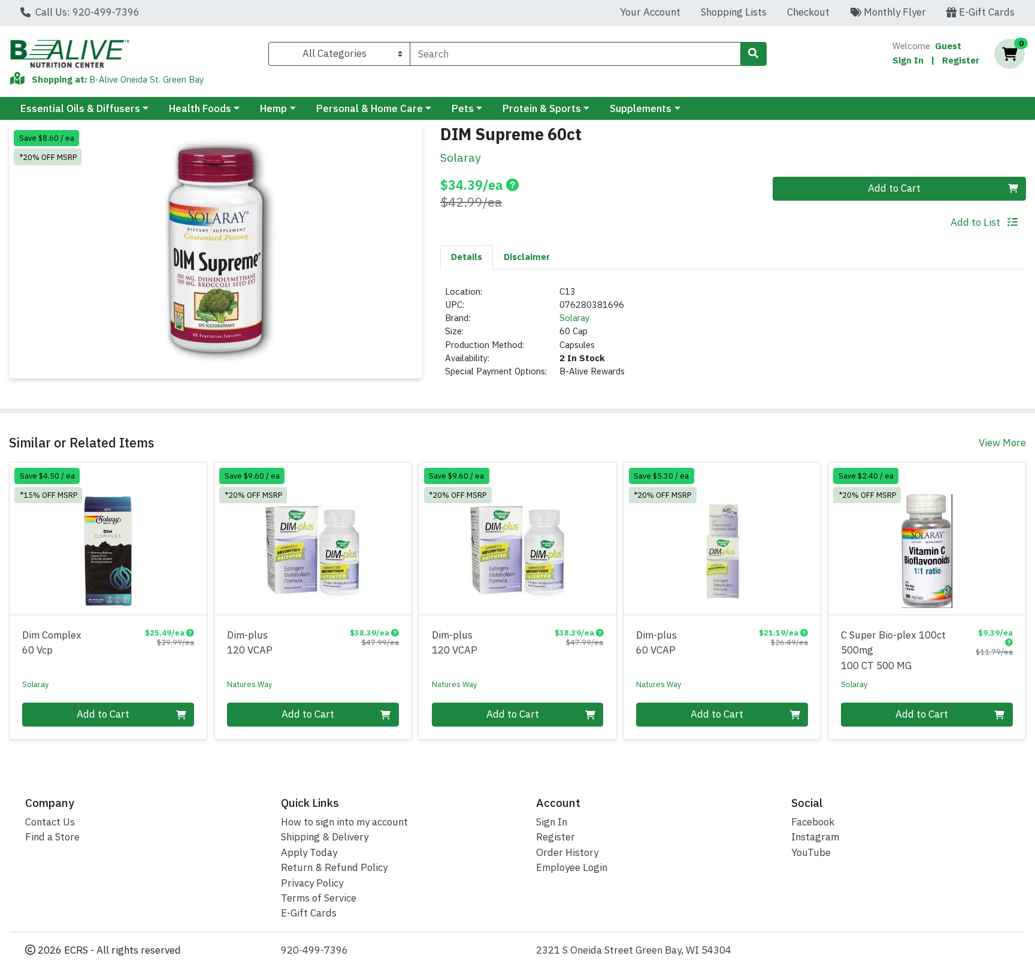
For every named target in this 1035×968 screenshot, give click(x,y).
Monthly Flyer (893, 12)
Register (960, 60)
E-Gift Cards (986, 12)
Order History (567, 852)
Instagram (815, 836)
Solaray (574, 317)
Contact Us (50, 821)
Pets (463, 108)
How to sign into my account (344, 821)
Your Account (650, 12)
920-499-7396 (314, 950)
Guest (948, 46)
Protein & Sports (542, 108)
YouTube (811, 852)
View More (1002, 442)
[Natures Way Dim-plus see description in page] (312, 538)
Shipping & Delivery (324, 836)
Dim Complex (51, 642)
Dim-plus (250, 642)
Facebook (812, 821)
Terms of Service (318, 898)
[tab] (466, 257)
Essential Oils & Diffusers (80, 108)
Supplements (640, 108)
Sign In (908, 60)
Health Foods (200, 108)
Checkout (808, 12)
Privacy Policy (312, 883)
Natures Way (249, 684)
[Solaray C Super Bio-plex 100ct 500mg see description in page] (926, 538)
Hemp (273, 108)
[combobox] (575, 54)
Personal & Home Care (369, 108)
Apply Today (309, 852)
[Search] (753, 54)
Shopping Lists (734, 12)
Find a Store (52, 836)
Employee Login (571, 867)
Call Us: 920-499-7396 (86, 12)
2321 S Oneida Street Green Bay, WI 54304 (633, 950)
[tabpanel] (733, 337)
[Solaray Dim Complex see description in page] (108, 538)
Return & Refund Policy (334, 867)
